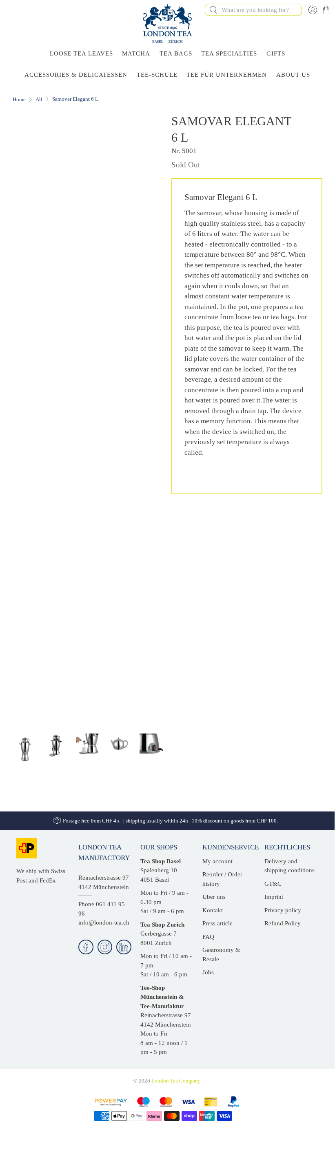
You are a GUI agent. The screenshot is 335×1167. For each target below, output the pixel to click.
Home (19, 99)
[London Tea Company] (167, 23)
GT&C (273, 883)
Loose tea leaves (81, 53)
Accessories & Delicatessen (75, 74)
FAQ (208, 937)
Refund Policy (282, 923)
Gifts (275, 53)
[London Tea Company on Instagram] (105, 947)
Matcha (136, 53)
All (38, 99)
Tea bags (176, 53)
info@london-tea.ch (103, 922)
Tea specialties (229, 53)
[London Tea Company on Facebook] (85, 947)
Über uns (214, 897)
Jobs (208, 972)
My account (217, 861)
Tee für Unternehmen (226, 74)
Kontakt (212, 910)
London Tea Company (175, 1081)
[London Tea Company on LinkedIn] (123, 947)
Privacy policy (282, 910)
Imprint (273, 897)
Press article (217, 923)
